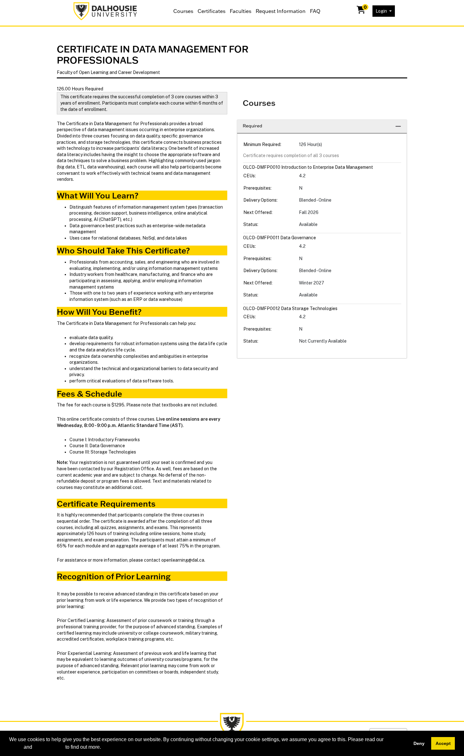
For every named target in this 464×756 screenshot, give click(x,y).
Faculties (240, 11)
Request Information (281, 11)
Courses (183, 11)
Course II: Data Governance (97, 445)
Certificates (211, 11)
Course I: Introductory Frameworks (104, 439)
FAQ (315, 11)
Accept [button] (443, 743)
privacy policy (48, 747)
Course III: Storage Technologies (102, 451)
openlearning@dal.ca (182, 560)
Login (382, 11)
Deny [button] (419, 743)
